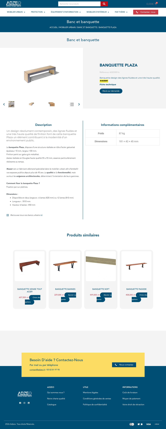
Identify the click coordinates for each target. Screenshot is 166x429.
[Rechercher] (104, 3)
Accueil (53, 27)
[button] (3, 104)
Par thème (120, 12)
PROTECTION (37, 12)
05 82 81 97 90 (53, 369)
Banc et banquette (83, 22)
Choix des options (32, 299)
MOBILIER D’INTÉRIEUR (97, 12)
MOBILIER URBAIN (15, 12)
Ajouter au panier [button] (68, 297)
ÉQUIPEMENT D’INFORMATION (64, 12)
